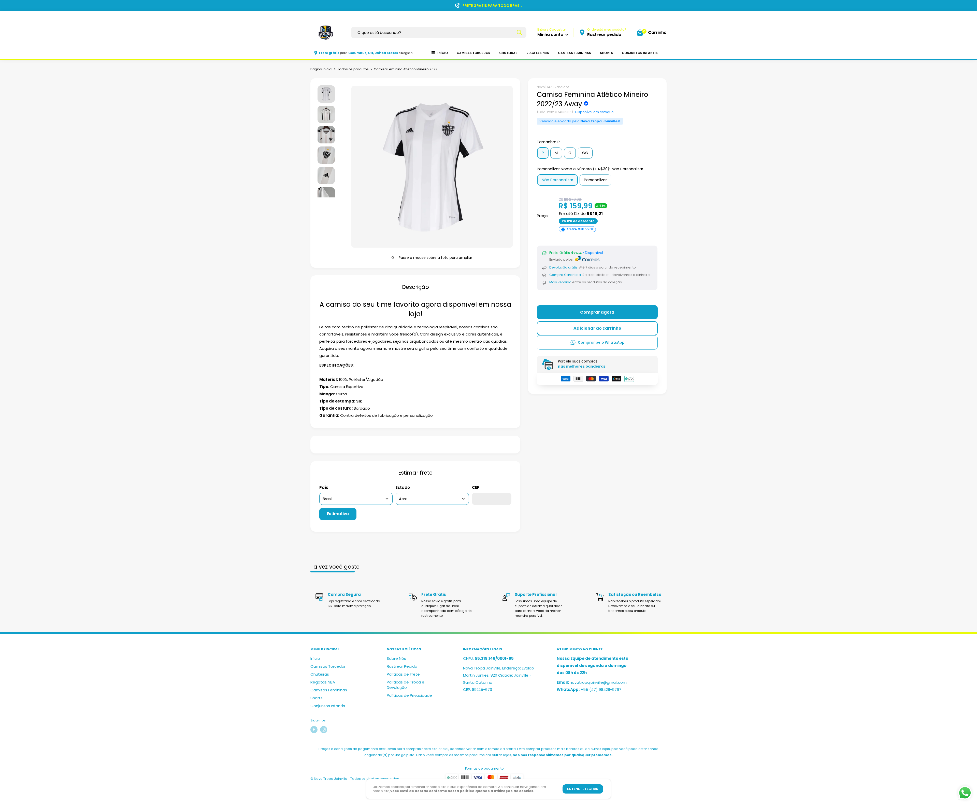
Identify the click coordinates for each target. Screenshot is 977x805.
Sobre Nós (396, 658)
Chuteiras (508, 53)
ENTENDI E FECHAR (582, 788)
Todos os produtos (353, 69)
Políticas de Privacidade (409, 695)
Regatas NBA (537, 53)
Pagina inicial (321, 69)
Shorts (606, 53)
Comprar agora (597, 312)
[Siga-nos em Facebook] (314, 729)
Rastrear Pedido (402, 666)
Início (442, 53)
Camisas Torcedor (473, 53)
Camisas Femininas (574, 53)
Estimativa (338, 513)
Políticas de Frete (403, 674)
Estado (403, 487)
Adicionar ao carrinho (597, 328)
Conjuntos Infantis (640, 53)
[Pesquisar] (519, 32)
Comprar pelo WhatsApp (601, 342)
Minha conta (550, 34)
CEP (476, 487)
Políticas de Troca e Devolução (405, 684)
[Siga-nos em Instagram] (323, 729)
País (323, 487)
